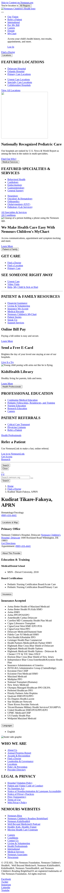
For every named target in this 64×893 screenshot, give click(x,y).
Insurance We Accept (17, 308)
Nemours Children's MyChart (22, 314)
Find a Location (15, 265)
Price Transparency (16, 797)
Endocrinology (14, 185)
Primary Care (14, 268)
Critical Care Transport (18, 424)
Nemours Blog (14, 815)
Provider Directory (16, 769)
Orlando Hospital (15, 71)
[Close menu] (2, 12)
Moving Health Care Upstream (22, 829)
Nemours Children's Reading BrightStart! (27, 818)
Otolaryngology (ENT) (18, 204)
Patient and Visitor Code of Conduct (25, 785)
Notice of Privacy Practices (20, 794)
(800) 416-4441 (23, 546)
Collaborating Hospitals (19, 85)
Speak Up (12, 320)
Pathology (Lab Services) (19, 207)
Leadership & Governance (20, 761)
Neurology (12, 196)
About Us (12, 750)
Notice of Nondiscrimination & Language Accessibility (34, 791)
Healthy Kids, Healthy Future (22, 827)
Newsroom (12, 857)
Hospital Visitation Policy (19, 783)
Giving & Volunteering (18, 306)
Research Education (17, 408)
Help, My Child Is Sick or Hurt (22, 287)
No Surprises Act (15, 788)
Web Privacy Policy (17, 802)
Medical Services (15, 851)
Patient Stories (14, 317)
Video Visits (13, 284)
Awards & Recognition (18, 755)
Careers (11, 28)
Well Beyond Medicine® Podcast (23, 824)
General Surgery (15, 190)
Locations (12, 764)
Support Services (15, 322)
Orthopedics (13, 201)
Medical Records (15, 311)
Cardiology (12, 182)
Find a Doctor (14, 262)
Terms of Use (14, 799)
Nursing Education (16, 405)
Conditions (12, 837)
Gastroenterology (15, 187)
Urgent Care (13, 281)
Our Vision (12, 16)
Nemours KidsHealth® (18, 821)
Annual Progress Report (19, 753)
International (13, 22)
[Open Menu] (2, 472)
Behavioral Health (16, 179)
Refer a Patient (14, 19)
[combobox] (15, 477)
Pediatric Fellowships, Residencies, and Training (31, 403)
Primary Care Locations (19, 74)
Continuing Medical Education (22, 400)
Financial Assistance (17, 303)
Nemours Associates (17, 854)
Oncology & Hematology (19, 198)
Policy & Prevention (17, 767)
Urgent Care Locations (18, 79)
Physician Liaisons (16, 427)
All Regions (25, 6)
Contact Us (12, 840)
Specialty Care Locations (19, 82)
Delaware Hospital (16, 68)
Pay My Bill (13, 25)
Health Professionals (17, 846)
